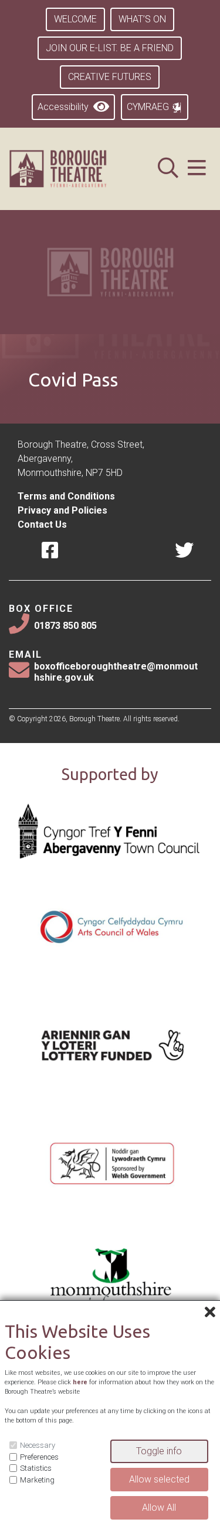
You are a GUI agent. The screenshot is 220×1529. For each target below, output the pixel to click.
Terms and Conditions (66, 496)
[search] (168, 169)
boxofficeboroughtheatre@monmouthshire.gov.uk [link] (116, 672)
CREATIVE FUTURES (109, 76)
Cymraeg (149, 106)
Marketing (37, 1479)
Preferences (39, 1457)
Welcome (75, 19)
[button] (197, 169)
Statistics (36, 1468)
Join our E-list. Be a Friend (110, 48)
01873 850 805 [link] (65, 625)
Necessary (37, 1445)
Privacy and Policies (62, 510)
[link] (72, 168)
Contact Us (42, 524)
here (80, 1382)
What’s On (142, 19)
